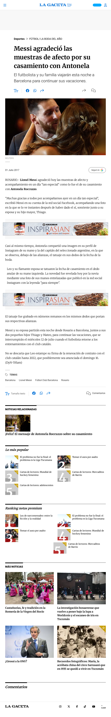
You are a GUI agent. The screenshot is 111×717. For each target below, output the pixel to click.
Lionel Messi (25, 380)
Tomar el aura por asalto (85, 457)
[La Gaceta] (55, 5)
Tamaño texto (18, 393)
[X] (68, 707)
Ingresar (106, 5)
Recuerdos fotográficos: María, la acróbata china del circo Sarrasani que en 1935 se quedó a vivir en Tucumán (81, 665)
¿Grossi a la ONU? (16, 661)
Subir (103, 708)
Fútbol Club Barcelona (46, 380)
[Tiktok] (85, 707)
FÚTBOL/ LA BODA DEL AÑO (45, 38)
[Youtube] (93, 707)
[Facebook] (77, 707)
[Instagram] (60, 707)
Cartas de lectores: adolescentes (36, 485)
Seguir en (95, 170)
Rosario (65, 380)
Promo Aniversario (97, 5)
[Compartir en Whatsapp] (34, 91)
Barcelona (10, 380)
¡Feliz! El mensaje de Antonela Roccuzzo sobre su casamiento (48, 434)
